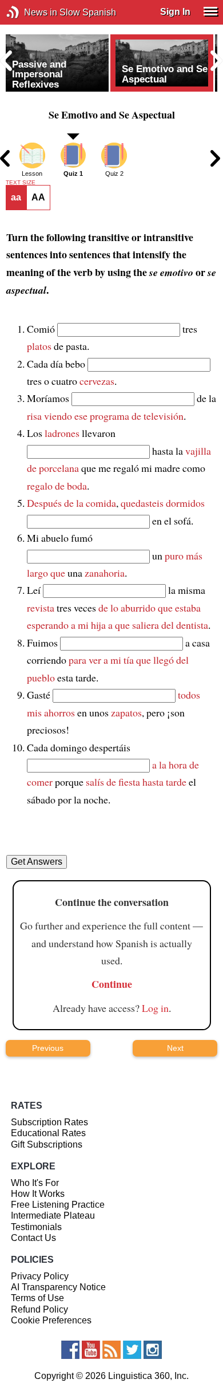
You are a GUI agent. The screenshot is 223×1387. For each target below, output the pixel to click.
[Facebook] (70, 1350)
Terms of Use (37, 1298)
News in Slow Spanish (30, 12)
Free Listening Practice (58, 1204)
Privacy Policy (40, 1276)
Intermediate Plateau (53, 1215)
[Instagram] (153, 1350)
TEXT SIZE (20, 183)
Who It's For (35, 1183)
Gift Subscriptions (46, 1144)
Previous (47, 1048)
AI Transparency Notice (58, 1287)
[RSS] (111, 1350)
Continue (111, 983)
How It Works (38, 1194)
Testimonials (36, 1227)
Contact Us (33, 1238)
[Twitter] (132, 1350)
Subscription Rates (49, 1122)
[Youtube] (91, 1350)
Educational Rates (48, 1133)
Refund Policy (39, 1309)
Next (175, 1048)
